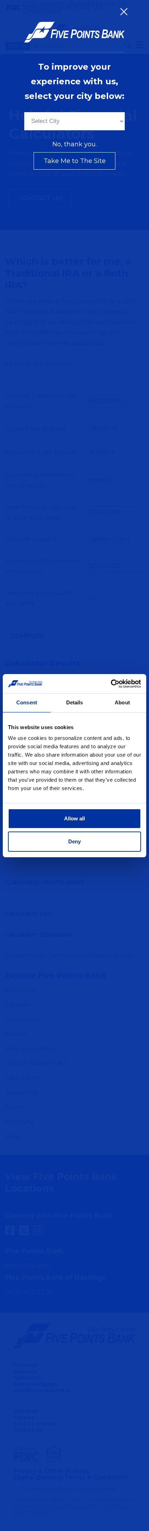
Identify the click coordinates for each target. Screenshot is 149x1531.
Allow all (74, 818)
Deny (74, 841)
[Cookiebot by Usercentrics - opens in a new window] (110, 683)
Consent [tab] (26, 702)
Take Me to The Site (75, 161)
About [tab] (122, 702)
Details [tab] (74, 702)
